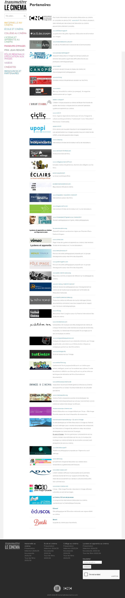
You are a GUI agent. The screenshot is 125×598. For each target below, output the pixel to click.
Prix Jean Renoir (14, 50)
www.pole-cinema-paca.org (62, 273)
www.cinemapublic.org (60, 395)
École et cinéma (13, 29)
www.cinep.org (57, 139)
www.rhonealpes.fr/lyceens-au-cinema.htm (67, 217)
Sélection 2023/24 (70, 548)
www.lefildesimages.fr (60, 31)
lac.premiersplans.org (60, 228)
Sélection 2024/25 (32, 551)
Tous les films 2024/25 (68, 556)
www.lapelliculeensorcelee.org (62, 297)
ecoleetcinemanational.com (62, 184)
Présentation (30, 548)
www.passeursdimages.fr (61, 53)
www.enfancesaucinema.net (62, 382)
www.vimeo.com (58, 239)
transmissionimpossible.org (62, 419)
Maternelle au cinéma (13, 23)
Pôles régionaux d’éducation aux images (14, 56)
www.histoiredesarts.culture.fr (62, 42)
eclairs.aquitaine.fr (59, 173)
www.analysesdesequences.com (63, 338)
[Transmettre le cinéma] (15, 5)
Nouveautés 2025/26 (29, 554)
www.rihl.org (57, 311)
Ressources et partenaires (12, 72)
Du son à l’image (78, 419)
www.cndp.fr (57, 66)
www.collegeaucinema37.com (62, 162)
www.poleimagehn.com (60, 262)
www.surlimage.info (59, 351)
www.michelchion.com (60, 322)
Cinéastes (10, 67)
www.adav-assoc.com (60, 470)
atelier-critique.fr (58, 99)
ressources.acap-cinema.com (62, 408)
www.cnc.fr (75, 20)
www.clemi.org (57, 459)
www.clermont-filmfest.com (62, 151)
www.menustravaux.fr (60, 250)
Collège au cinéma (15, 33)
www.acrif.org (57, 77)
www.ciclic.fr (57, 113)
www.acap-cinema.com (60, 486)
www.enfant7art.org (59, 362)
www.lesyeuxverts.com (60, 206)
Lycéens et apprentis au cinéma (12, 39)
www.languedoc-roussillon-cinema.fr (65, 195)
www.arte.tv (56, 88)
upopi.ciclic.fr (57, 126)
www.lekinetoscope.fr (60, 447)
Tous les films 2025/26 (30, 559)
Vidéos (8, 62)
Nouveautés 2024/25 (68, 552)
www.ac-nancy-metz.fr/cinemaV (63, 284)
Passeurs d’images (14, 46)
